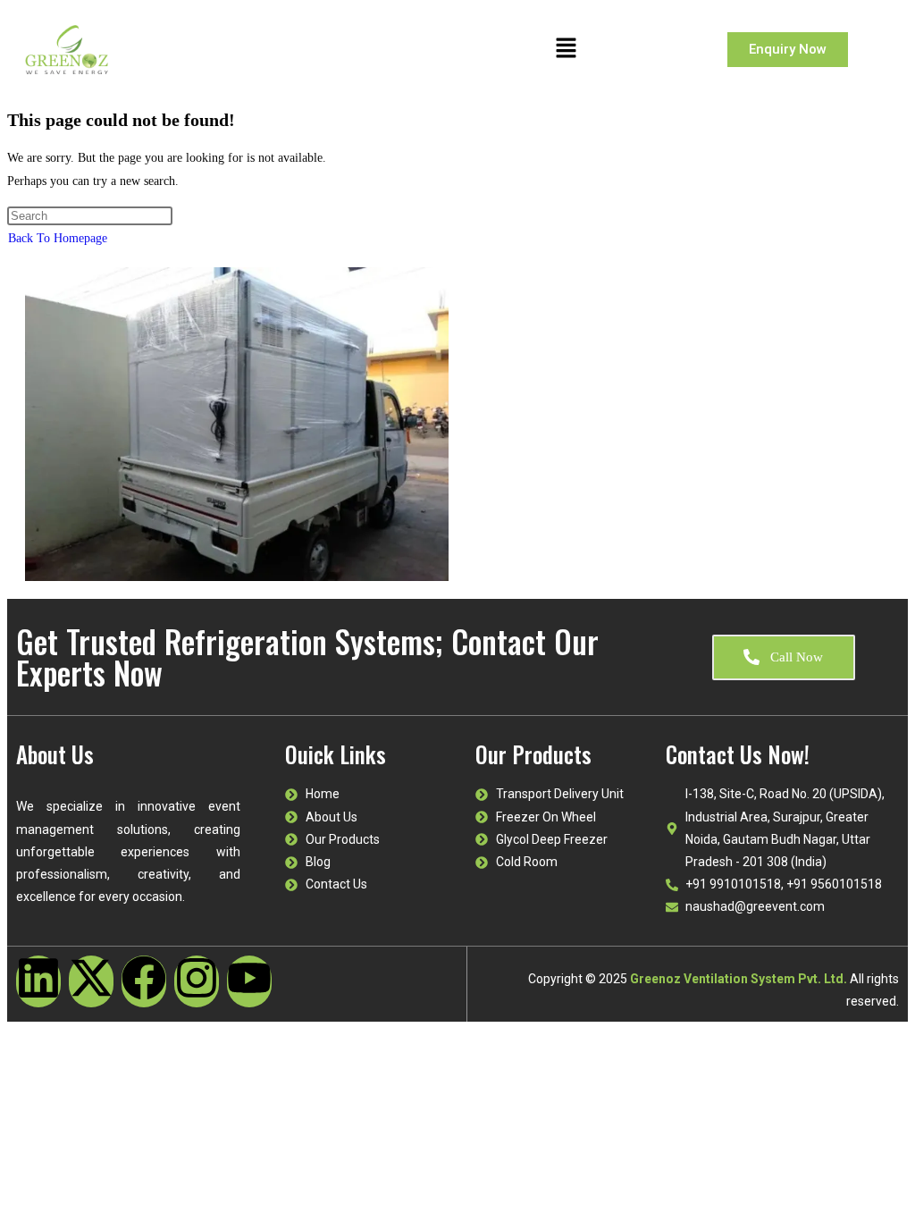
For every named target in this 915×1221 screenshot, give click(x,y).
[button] (565, 49)
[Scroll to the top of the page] (12, 1033)
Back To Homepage (57, 238)
